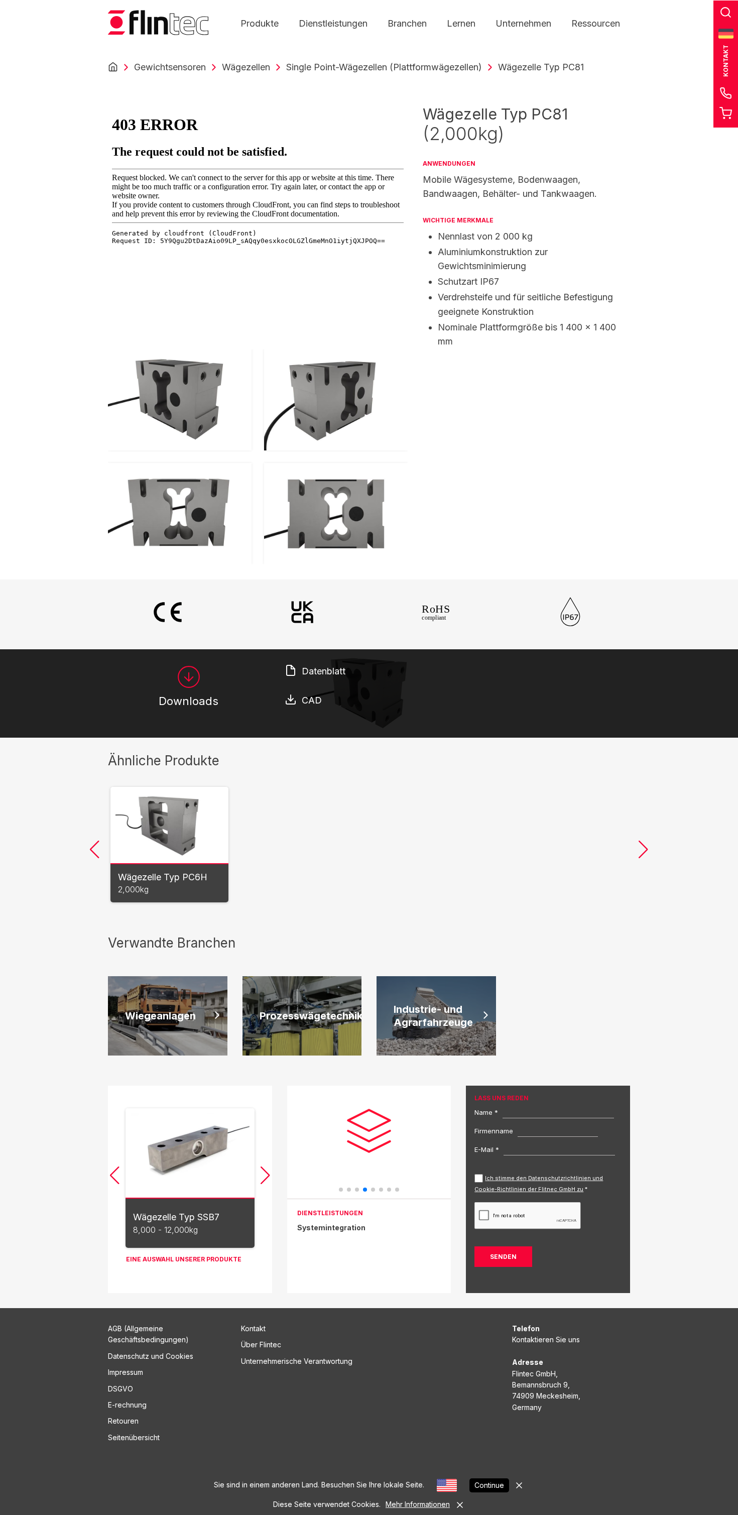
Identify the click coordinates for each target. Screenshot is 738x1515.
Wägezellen (246, 67)
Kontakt (253, 1328)
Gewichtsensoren (170, 67)
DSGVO (120, 1388)
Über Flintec (261, 1344)
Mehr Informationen (418, 1504)
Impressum (125, 1372)
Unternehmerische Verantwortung (296, 1361)
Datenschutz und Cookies (150, 1356)
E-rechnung (127, 1405)
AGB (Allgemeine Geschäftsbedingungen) (148, 1334)
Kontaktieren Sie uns (546, 1339)
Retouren (123, 1421)
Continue (489, 1485)
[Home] (113, 67)
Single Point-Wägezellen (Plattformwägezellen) (384, 67)
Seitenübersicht (134, 1437)
